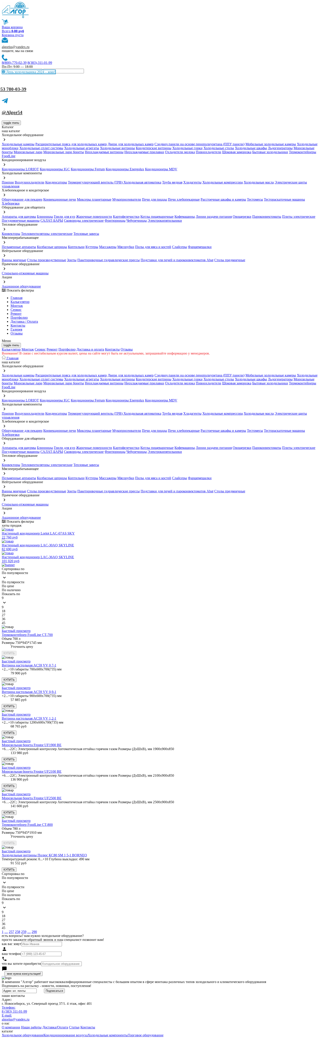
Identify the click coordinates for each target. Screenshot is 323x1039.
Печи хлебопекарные (184, 199)
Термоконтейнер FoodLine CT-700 (27, 635)
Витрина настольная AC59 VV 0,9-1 (29, 692)
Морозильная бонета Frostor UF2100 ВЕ (32, 771)
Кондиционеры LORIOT (20, 169)
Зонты (71, 260)
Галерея (16, 329)
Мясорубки (125, 247)
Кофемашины (184, 216)
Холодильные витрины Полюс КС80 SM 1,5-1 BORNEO (44, 855)
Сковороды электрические (84, 220)
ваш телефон (11, 954)
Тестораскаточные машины (284, 199)
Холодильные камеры (18, 144)
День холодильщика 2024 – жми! (30, 72)
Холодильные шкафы (251, 148)
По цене (8, 586)
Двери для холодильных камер (131, 144)
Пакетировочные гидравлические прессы (108, 260)
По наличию (11, 590)
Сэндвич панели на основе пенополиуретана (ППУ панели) (199, 144)
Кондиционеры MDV (161, 169)
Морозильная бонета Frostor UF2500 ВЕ (32, 798)
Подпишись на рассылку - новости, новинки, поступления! (46, 986)
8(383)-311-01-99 (39, 63)
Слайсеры (179, 247)
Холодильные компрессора (222, 182)
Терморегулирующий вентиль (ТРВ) (95, 182)
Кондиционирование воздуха (66, 1035)
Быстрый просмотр (16, 631)
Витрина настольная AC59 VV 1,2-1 (29, 718)
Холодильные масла (259, 182)
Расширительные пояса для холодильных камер (71, 144)
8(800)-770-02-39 (14, 63)
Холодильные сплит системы (41, 148)
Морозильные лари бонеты (63, 152)
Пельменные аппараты (19, 247)
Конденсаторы (56, 182)
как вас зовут (11, 944)
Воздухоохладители (29, 182)
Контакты (18, 325)
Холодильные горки (187, 148)
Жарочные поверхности (94, 216)
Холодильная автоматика (142, 182)
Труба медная (172, 182)
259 (23, 932)
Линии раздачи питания (214, 216)
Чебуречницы (136, 220)
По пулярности (13, 582)
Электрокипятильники (165, 220)
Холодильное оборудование (23, 1035)
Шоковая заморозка (236, 152)
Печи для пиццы (154, 199)
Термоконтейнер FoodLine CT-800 (27, 825)
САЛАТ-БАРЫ (51, 220)
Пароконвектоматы (266, 216)
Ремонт (16, 313)
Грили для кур (64, 216)
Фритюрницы (115, 220)
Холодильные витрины (117, 148)
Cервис (16, 310)
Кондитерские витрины (153, 148)
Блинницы (45, 216)
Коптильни (76, 247)
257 (11, 932)
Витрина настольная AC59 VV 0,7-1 (29, 665)
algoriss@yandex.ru (15, 47)
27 (3, 615)
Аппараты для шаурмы (19, 216)
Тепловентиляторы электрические (47, 234)
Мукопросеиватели (126, 199)
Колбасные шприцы (52, 247)
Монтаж (17, 306)
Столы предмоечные (229, 260)
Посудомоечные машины (21, 220)
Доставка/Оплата (55, 1027)
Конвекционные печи (59, 199)
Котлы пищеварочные (157, 216)
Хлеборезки (11, 203)
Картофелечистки (126, 216)
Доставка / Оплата (24, 321)
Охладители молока (180, 152)
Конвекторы (11, 234)
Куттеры (91, 247)
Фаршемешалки (200, 247)
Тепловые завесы (86, 234)
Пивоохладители (208, 152)
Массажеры (107, 247)
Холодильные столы (218, 148)
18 (3, 611)
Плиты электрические (298, 216)
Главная (16, 298)
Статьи (74, 1027)
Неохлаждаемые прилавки (144, 152)
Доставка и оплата (90, 349)
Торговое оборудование (145, 1035)
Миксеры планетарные (94, 199)
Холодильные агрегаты (81, 148)
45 (3, 623)
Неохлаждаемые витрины (104, 152)
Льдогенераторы (280, 148)
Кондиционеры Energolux (125, 169)
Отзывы (17, 333)
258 (17, 932)
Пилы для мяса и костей (153, 247)
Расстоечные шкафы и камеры (223, 199)
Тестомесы (255, 199)
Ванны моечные (14, 260)
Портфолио (19, 317)
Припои (8, 182)
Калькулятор (20, 302)
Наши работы (31, 1027)
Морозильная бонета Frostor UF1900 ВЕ (32, 745)
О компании (11, 1027)
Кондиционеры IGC (55, 169)
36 (3, 619)
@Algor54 (12, 112)
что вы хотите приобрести (21, 963)
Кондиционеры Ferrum (88, 169)
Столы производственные (46, 260)
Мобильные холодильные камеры (270, 144)
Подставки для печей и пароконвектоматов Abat (177, 260)
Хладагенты (192, 182)
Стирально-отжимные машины (25, 273)
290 (34, 932)
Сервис (40, 349)
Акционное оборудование (21, 286)
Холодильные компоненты (108, 1035)
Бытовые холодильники (270, 152)
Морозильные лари (28, 152)
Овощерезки (242, 216)
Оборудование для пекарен (22, 199)
